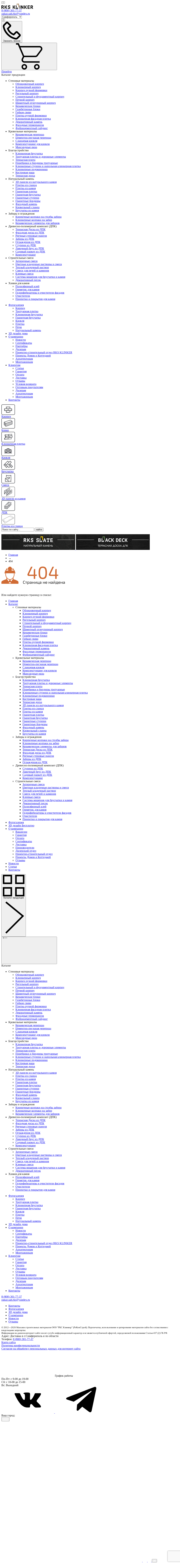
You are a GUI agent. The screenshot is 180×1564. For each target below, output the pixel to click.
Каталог (13, 604)
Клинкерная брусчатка (29, 153)
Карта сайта (8, 1342)
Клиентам (14, 365)
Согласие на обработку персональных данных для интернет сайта (41, 1348)
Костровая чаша (24, 172)
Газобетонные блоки (27, 109)
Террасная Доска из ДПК (30, 229)
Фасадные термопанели (29, 125)
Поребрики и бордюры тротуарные (36, 162)
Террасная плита (25, 159)
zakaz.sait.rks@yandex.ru (15, 13)
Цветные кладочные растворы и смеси (38, 264)
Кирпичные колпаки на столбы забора (38, 216)
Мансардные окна (26, 147)
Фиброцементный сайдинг (31, 128)
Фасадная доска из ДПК (29, 232)
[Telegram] (81, 1412)
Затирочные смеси (26, 261)
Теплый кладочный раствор (32, 267)
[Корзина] (29, 56)
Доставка (21, 377)
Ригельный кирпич (26, 93)
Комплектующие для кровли (32, 144)
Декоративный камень (28, 121)
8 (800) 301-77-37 (23, 1339)
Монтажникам (24, 361)
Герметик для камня (27, 289)
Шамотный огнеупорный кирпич (35, 102)
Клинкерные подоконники (31, 169)
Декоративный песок (28, 280)
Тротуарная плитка (26, 311)
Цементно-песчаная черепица (33, 137)
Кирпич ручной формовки (31, 90)
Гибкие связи (23, 112)
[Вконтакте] (28, 1412)
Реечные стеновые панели (31, 235)
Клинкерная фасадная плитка (33, 118)
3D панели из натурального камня (36, 181)
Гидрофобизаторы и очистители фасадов (39, 292)
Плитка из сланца (26, 185)
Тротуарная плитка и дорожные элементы (40, 156)
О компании (15, 336)
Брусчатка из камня (27, 210)
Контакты (14, 399)
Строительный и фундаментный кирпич (39, 96)
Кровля (19, 320)
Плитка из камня (25, 188)
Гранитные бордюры (27, 200)
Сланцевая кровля (26, 140)
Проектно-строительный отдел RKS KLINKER (43, 352)
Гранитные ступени (27, 197)
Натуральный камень (28, 330)
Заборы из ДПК (24, 238)
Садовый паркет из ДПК (30, 251)
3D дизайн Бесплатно (21, 825)
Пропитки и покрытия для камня (35, 299)
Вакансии (21, 831)
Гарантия (21, 371)
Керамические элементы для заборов (37, 223)
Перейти (6, 71)
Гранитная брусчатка (28, 194)
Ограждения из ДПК (27, 242)
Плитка (19, 323)
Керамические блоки (27, 106)
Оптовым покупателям (29, 387)
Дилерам (20, 349)
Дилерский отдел (25, 850)
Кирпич (20, 308)
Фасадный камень (26, 204)
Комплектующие (25, 254)
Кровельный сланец (27, 207)
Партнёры (21, 346)
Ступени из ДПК (25, 245)
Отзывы (20, 380)
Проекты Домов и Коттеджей (33, 355)
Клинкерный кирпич (28, 87)
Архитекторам (24, 358)
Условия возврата (25, 384)
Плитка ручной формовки (31, 115)
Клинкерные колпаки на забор (33, 219)
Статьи (19, 368)
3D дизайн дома (18, 333)
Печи (18, 327)
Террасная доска (25, 175)
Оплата (19, 374)
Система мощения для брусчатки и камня (40, 276)
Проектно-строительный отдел (34, 853)
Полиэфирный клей (27, 286)
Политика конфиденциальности (20, 1345)
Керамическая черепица (29, 134)
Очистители (22, 295)
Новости (20, 339)
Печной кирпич (24, 99)
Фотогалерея (16, 304)
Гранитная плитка (26, 191)
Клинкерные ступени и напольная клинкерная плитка (48, 166)
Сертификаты (23, 342)
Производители (24, 847)
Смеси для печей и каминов (32, 270)
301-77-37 (11, 10)
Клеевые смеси (24, 273)
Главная (13, 600)
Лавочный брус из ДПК (29, 248)
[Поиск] (3, 2)
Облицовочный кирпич (29, 83)
